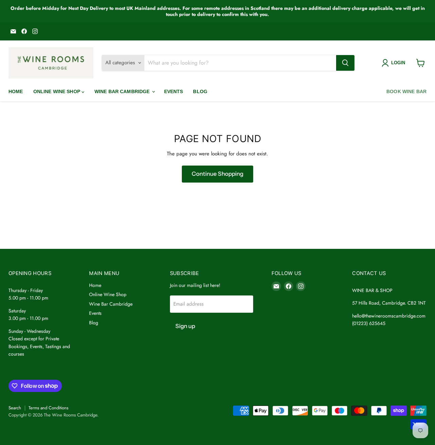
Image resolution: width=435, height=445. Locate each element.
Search (14, 408)
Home (15, 91)
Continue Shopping (217, 173)
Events (173, 91)
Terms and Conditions (48, 408)
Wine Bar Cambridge (122, 91)
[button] (395, 63)
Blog (200, 91)
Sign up (185, 326)
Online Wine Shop (57, 91)
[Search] (345, 63)
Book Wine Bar (406, 91)
